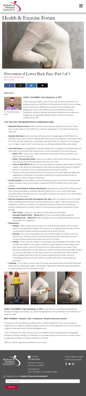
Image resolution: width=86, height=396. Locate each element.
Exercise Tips (18, 77)
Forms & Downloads (73, 360)
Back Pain (8, 77)
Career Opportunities (74, 357)
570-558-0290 (34, 359)
